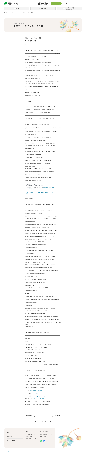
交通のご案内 (28, 441)
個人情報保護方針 (31, 450)
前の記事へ (29, 415)
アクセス (69, 3)
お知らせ (27, 431)
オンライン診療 (11, 440)
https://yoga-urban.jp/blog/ (40, 398)
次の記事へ (56, 415)
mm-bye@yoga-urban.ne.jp (36, 390)
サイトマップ (18, 451)
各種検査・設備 (43, 436)
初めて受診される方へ (44, 431)
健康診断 (9, 436)
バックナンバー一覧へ (42, 421)
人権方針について (9, 451)
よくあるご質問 (28, 436)
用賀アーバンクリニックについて (46, 434)
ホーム (7, 12)
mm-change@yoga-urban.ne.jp (38, 396)
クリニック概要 (22, 450)
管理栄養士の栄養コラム (30, 434)
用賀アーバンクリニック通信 (18, 12)
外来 (8, 433)
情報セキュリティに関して (43, 450)
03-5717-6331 (43, 4)
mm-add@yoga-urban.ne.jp (38, 393)
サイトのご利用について (10, 450)
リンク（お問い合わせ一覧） (31, 438)
